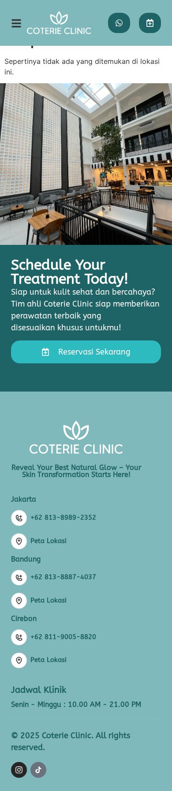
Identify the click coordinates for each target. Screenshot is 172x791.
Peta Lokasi (48, 541)
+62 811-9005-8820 (63, 637)
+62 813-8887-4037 (63, 577)
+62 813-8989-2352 (63, 517)
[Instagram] (19, 770)
